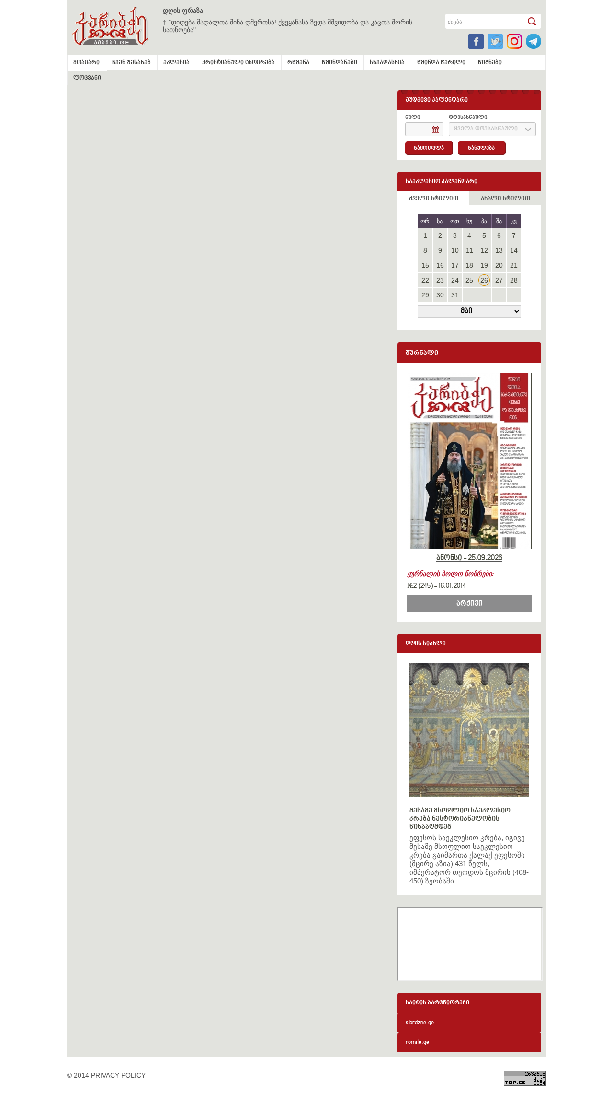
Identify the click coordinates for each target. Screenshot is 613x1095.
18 (469, 265)
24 (455, 280)
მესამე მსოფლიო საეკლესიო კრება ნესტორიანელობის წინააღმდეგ (460, 819)
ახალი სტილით (505, 199)
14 (514, 250)
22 (425, 280)
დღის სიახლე (426, 644)
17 (455, 265)
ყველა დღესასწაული (486, 129)
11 (469, 250)
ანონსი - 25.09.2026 (469, 558)
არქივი (469, 604)
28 (514, 280)
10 (455, 250)
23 (440, 280)
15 (425, 265)
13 (499, 250)
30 (440, 295)
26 (484, 280)
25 (469, 280)
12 (484, 250)
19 (484, 265)
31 (455, 295)
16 (440, 265)
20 (499, 265)
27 (499, 280)
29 (425, 295)
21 (514, 265)
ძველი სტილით (433, 199)
